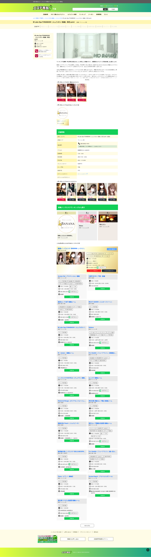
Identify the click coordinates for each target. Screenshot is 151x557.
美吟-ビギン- (102, 224)
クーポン (90, 14)
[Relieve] (87, 215)
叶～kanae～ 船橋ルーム (66, 353)
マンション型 (64, 237)
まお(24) (59, 97)
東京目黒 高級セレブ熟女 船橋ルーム (100, 401)
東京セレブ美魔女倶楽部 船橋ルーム (100, 423)
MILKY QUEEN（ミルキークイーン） (101, 302)
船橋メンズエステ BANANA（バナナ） (71, 248)
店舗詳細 (72, 297)
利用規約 (75, 532)
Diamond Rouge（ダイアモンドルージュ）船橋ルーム (72, 401)
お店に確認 (71, 199)
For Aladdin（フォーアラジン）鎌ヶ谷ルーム (103, 451)
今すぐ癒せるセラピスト (58, 14)
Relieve (81, 225)
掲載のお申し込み (73, 539)
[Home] (67, 551)
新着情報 (98, 14)
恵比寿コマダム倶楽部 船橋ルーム (69, 500)
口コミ (106, 14)
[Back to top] (147, 549)
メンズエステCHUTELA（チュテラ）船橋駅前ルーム (72, 378)
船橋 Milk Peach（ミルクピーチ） (69, 423)
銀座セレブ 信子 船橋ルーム (67, 302)
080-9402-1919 (44, 51)
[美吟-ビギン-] (108, 215)
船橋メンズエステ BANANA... (65, 235)
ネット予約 (61, 100)
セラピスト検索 (72, 14)
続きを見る (87, 525)
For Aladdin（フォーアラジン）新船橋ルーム (103, 353)
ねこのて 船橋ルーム (95, 378)
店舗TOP (36, 26)
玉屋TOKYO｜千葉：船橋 (97, 276)
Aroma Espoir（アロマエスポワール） (101, 476)
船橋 (59, 237)
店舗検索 (45, 14)
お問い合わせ (67, 532)
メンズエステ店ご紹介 (56, 532)
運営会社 (96, 532)
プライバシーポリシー (85, 532)
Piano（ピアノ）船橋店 (65, 476)
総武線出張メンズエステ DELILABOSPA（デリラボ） (72, 451)
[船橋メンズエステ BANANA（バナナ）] (66, 215)
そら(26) (80, 97)
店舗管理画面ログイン (101, 539)
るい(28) (69, 97)
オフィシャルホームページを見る (45, 55)
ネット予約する (94, 270)
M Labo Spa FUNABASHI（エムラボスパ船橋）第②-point (72, 327)
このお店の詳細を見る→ (109, 270)
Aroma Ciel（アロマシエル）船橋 (69, 276)
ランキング (82, 14)
